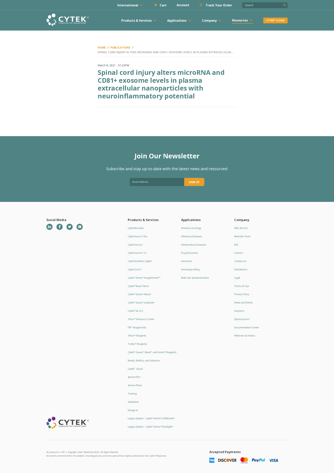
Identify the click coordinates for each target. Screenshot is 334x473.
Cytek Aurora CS (137, 252)
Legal (237, 277)
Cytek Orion (135, 269)
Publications (120, 47)
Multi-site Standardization (195, 277)
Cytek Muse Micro (138, 286)
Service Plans (135, 385)
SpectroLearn (242, 319)
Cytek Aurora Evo (137, 236)
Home (102, 47)
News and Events (243, 302)
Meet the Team (242, 236)
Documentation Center (246, 327)
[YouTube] (80, 227)
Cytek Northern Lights (140, 261)
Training (132, 393)
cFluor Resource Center (141, 319)
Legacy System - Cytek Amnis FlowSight (150, 426)
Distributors (240, 269)
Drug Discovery (189, 252)
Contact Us (240, 261)
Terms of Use (241, 286)
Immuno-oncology (191, 228)
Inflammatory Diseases (193, 244)
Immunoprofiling (190, 269)
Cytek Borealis (136, 228)
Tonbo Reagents (137, 344)
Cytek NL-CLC (135, 310)
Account (183, 5)
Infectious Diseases (191, 236)
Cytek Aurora (135, 244)
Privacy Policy (241, 294)
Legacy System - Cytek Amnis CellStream (151, 418)
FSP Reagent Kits (137, 327)
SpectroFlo (134, 377)
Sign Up (194, 182)
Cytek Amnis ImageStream (144, 277)
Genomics (186, 261)
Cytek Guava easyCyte (141, 302)
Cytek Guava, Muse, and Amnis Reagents (152, 352)
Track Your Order (218, 5)
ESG (236, 244)
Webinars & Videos (244, 335)
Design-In (133, 410)
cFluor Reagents (137, 335)
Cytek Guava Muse (139, 294)
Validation (133, 402)
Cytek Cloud (275, 20)
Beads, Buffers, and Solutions (144, 360)
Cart (163, 5)
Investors (239, 310)
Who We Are (241, 228)
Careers (238, 252)
